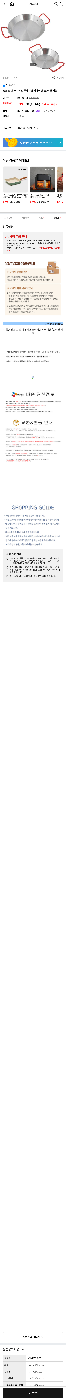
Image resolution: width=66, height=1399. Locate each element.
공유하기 (60, 78)
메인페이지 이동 (11, 3)
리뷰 (41, 218)
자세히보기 (49, 111)
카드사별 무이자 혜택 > (28, 128)
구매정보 (25, 218)
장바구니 (61, 4)
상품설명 (8, 218)
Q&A (57, 218)
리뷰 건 (12, 85)
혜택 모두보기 (48, 104)
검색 (56, 4)
